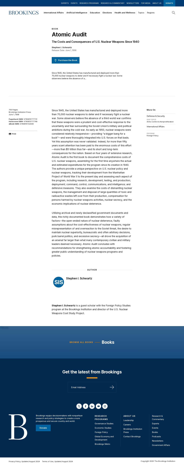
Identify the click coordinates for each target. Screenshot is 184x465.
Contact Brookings (132, 436)
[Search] (173, 12)
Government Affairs (161, 445)
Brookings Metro (102, 444)
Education (95, 12)
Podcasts (156, 436)
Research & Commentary (112, 3)
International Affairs (54, 12)
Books (108, 342)
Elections (107, 12)
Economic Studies (103, 428)
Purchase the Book (67, 60)
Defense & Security (156, 116)
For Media (145, 3)
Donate (169, 3)
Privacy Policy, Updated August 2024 (24, 461)
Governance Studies (104, 423)
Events (74, 3)
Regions (151, 12)
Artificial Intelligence (76, 12)
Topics (141, 12)
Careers (127, 424)
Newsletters (133, 3)
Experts (65, 3)
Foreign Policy (152, 135)
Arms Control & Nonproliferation (160, 122)
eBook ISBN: (14, 124)
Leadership (128, 420)
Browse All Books (81, 342)
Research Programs (89, 3)
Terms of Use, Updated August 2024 (57, 461)
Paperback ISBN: (16, 119)
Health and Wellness (125, 12)
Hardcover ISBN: (16, 121)
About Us (156, 3)
